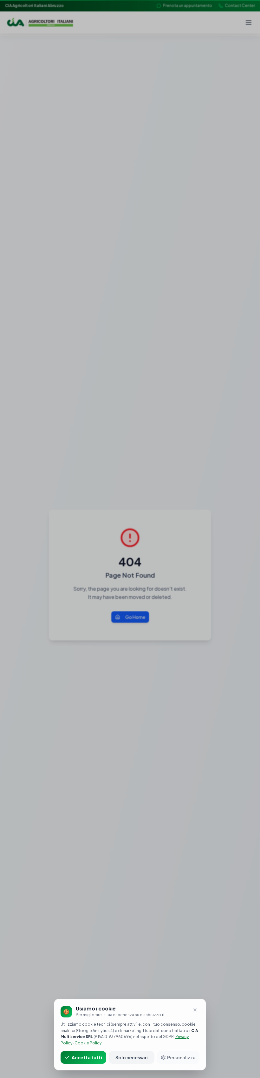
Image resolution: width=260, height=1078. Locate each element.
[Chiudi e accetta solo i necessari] (195, 1009)
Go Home (135, 617)
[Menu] (248, 22)
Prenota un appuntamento (187, 5)
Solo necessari (131, 1057)
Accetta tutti (87, 1057)
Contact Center (240, 5)
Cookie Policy (88, 1043)
